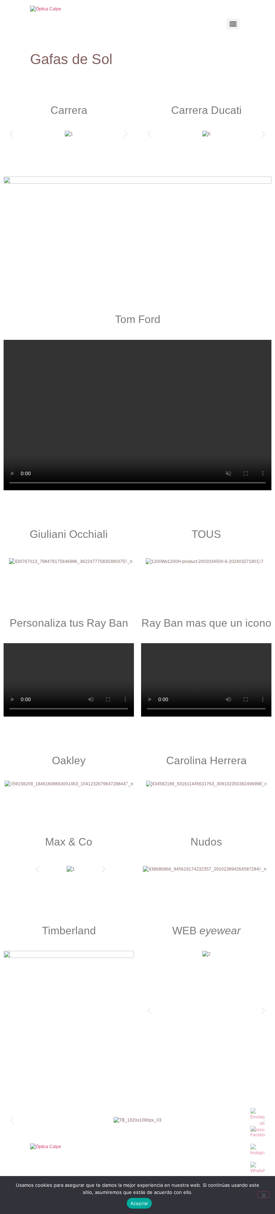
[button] (11, 133)
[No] (263, 1194)
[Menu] (233, 24)
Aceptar (139, 1203)
